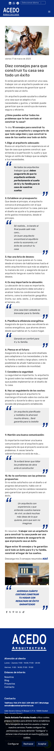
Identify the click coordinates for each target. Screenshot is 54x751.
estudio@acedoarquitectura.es (18, 706)
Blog (7, 680)
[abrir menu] (49, 11)
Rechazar (28, 744)
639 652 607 (32, 703)
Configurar (13, 744)
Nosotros (9, 677)
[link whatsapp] (14, 3)
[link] (11, 12)
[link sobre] (27, 644)
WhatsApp (44, 703)
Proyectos (9, 683)
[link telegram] (17, 3)
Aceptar (42, 744)
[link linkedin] (10, 3)
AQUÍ (45, 558)
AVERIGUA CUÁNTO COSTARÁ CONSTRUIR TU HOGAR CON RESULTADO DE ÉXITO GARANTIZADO (27, 598)
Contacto (9, 687)
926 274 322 (19, 703)
